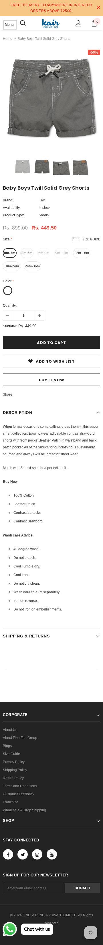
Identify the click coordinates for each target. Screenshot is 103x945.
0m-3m (9, 253)
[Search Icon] (23, 23)
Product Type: (13, 215)
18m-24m (11, 266)
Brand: (8, 200)
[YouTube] (52, 854)
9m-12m (61, 253)
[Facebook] (8, 854)
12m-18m (81, 253)
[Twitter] (22, 854)
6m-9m (43, 253)
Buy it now (51, 380)
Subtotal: (10, 326)
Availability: (12, 208)
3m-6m (26, 253)
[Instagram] (37, 854)
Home (7, 39)
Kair (42, 200)
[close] (98, 8)
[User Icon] (79, 23)
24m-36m (32, 266)
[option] (51, 98)
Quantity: (10, 306)
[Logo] (51, 23)
